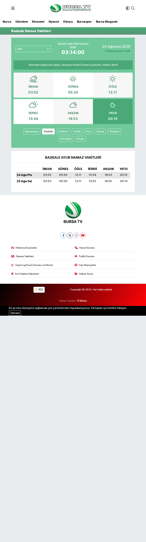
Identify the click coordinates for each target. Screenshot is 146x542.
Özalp (80, 138)
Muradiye (66, 138)
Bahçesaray (31, 131)
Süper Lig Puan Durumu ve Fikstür (34, 265)
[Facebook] (63, 235)
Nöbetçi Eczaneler (26, 247)
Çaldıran (63, 131)
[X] (70, 235)
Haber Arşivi (86, 274)
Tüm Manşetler (87, 265)
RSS (40, 289)
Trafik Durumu (87, 256)
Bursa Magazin (107, 21)
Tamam (15, 313)
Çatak (77, 131)
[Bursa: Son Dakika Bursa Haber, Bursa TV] (70, 8)
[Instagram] (76, 235)
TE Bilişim (82, 300)
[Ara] (133, 8)
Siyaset (53, 21)
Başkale (48, 131)
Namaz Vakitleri (25, 256)
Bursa (7, 21)
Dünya (68, 21)
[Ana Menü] (13, 8)
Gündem (21, 21)
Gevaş (100, 131)
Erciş (88, 131)
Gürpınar (114, 131)
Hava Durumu (87, 247)
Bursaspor (84, 21)
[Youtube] (83, 235)
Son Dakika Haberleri (27, 274)
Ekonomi (38, 21)
